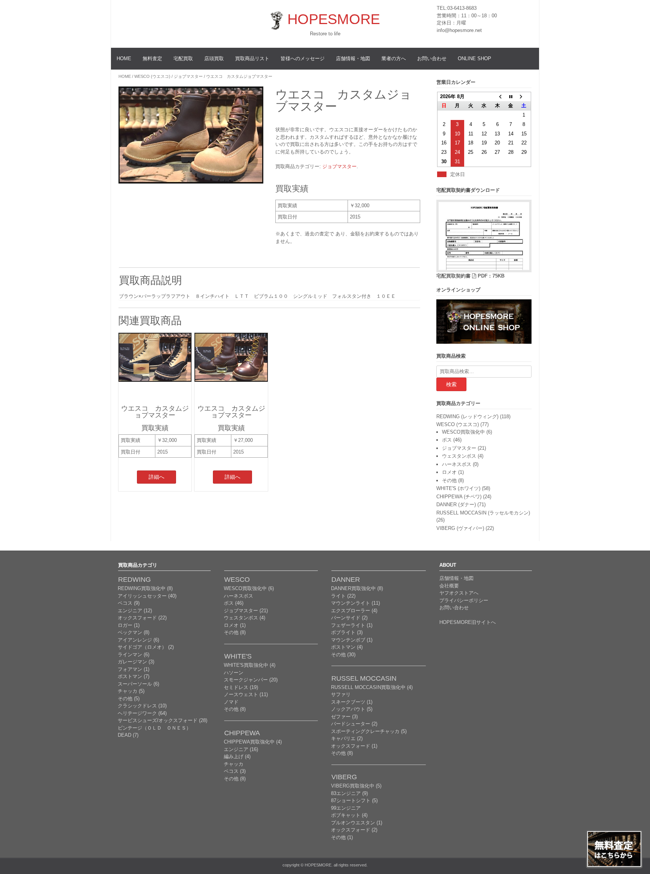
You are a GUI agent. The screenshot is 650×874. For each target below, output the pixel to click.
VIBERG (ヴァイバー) (460, 528)
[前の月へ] (497, 97)
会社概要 (449, 586)
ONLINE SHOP (474, 58)
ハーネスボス (456, 464)
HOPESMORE (333, 19)
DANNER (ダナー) (456, 504)
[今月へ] (510, 97)
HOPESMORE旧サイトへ (467, 622)
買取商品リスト (252, 58)
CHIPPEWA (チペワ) (458, 496)
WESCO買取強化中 (463, 432)
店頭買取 (214, 58)
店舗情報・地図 (353, 58)
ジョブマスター (188, 76)
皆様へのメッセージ (303, 58)
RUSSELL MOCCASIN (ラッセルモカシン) (483, 513)
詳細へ (156, 477)
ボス (447, 440)
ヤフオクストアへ (458, 593)
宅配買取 (183, 58)
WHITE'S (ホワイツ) (458, 488)
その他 (449, 480)
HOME (124, 58)
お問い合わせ (431, 58)
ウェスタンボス (459, 456)
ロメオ (449, 472)
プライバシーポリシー (463, 600)
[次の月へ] (523, 97)
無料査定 (152, 58)
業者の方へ (393, 58)
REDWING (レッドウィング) (467, 416)
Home (124, 76)
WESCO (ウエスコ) (152, 76)
